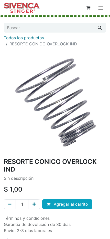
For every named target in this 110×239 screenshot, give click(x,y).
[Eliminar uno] (10, 204)
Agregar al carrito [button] (70, 204)
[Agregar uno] (34, 204)
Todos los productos (24, 37)
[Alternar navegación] (100, 7)
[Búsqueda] (99, 28)
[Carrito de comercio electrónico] (88, 8)
